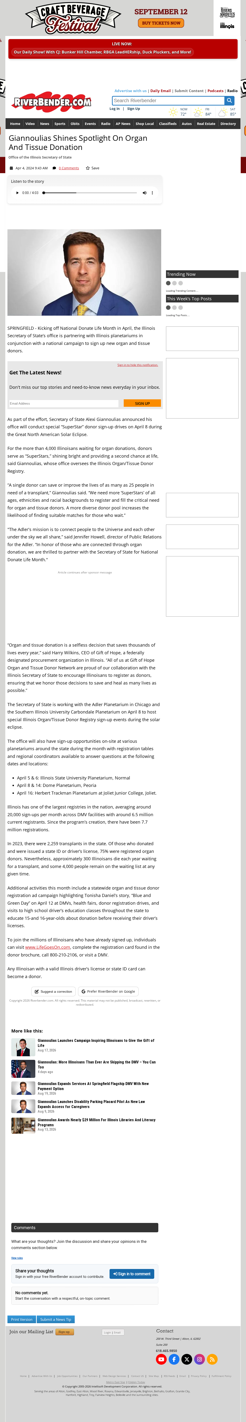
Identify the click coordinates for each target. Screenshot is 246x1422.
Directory (228, 123)
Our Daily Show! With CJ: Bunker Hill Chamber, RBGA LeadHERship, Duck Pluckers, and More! (102, 52)
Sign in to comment (133, 1274)
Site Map (154, 1376)
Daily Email (160, 90)
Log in (115, 108)
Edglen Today (136, 1382)
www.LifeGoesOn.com (47, 947)
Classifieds (168, 123)
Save (95, 167)
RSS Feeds (169, 1376)
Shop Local (145, 123)
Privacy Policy (199, 1376)
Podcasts (215, 90)
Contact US (137, 1376)
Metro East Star (115, 1382)
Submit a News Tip (55, 1319)
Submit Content (189, 90)
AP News (123, 123)
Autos (187, 123)
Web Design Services (114, 1376)
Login (107, 1332)
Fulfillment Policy (221, 1376)
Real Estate (206, 123)
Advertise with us (131, 90)
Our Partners (90, 1376)
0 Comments (69, 168)
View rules (17, 1258)
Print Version (21, 1319)
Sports (60, 123)
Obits (75, 123)
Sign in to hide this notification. (137, 365)
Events (90, 123)
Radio (232, 90)
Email (117, 1332)
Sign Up (133, 108)
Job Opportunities (67, 1376)
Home (15, 123)
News (44, 123)
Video (30, 123)
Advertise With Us (42, 1376)
